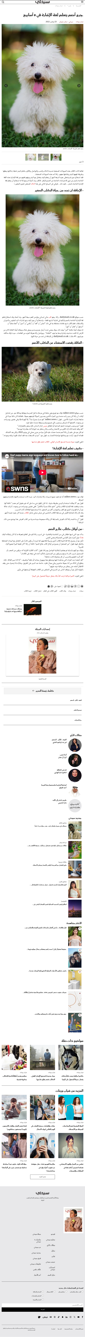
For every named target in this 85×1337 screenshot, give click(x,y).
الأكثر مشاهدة (74, 923)
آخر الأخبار (37, 1275)
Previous (79, 85)
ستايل (53, 1251)
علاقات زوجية (62, 862)
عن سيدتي (37, 1247)
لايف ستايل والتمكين (75, 1292)
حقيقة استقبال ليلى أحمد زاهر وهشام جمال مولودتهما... (46, 949)
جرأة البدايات (78, 720)
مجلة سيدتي (37, 1234)
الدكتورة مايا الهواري (60, 772)
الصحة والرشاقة (37, 1292)
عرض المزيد (42, 1176)
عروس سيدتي (50, 1262)
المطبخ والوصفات (36, 1296)
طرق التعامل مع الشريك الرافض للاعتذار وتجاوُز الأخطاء (50, 865)
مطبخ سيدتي (50, 1240)
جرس (45, 426)
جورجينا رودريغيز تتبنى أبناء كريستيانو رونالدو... (50, 1014)
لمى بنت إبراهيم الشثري (60, 742)
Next (6, 85)
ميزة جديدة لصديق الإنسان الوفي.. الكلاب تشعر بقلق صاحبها (53, 442)
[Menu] (82, 2)
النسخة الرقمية (42, 679)
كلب (49, 317)
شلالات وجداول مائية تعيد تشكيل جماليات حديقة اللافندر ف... (47, 845)
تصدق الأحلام (78, 710)
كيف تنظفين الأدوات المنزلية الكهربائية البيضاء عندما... (47, 970)
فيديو (53, 1234)
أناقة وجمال (50, 1292)
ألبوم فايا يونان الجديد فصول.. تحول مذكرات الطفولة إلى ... (48, 885)
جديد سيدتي (75, 818)
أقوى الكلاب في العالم (50, 591)
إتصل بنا (53, 1329)
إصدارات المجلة (42, 629)
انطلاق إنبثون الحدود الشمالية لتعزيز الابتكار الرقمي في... (49, 904)
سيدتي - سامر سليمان (66, 21)
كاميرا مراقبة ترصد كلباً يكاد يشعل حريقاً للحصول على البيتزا (53, 576)
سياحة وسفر (63, 842)
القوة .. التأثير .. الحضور (76, 700)
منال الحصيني (62, 802)
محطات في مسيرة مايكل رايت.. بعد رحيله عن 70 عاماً (51, 826)
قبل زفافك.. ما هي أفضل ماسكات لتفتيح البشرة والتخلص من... (45, 927)
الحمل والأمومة (37, 1300)
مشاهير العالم (63, 823)
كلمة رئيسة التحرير (45, 691)
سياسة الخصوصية (69, 1329)
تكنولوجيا (64, 901)
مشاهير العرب (63, 881)
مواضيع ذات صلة (72, 1041)
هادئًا (81, 537)
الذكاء (33, 184)
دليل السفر (51, 1275)
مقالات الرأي (76, 735)
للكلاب (26, 513)
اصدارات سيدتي (52, 1269)
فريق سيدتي (37, 1258)
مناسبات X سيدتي (37, 1241)
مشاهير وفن (61, 1292)
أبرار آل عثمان (62, 757)
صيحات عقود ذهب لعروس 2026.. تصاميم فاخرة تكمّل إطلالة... (44, 992)
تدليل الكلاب (37, 591)
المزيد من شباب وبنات (69, 1090)
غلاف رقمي (37, 1270)
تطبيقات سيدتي (35, 1264)
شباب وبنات (79, 21)
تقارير (53, 1256)
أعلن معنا (60, 1329)
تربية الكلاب (27, 591)
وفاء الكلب (62, 591)
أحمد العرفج (63, 787)
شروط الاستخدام (79, 1329)
